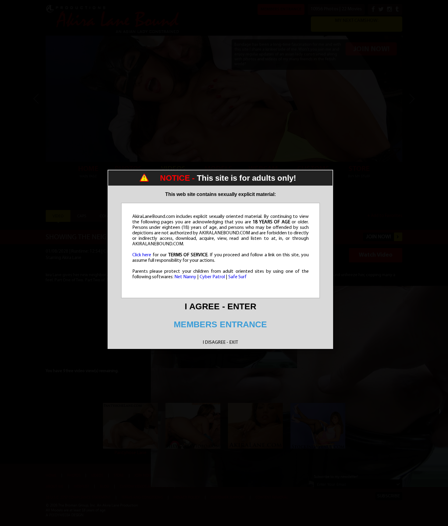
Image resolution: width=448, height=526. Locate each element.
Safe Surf (237, 277)
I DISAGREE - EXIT (220, 342)
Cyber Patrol (212, 277)
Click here (141, 255)
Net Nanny (185, 277)
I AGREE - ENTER (220, 306)
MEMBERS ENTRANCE (220, 324)
